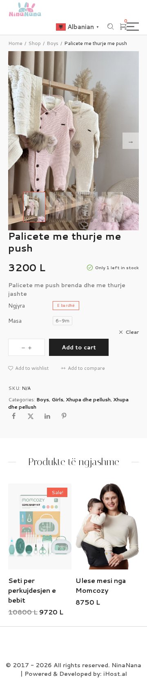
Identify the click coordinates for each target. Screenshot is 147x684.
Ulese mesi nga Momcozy (44, 585)
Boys (52, 43)
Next (130, 141)
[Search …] (110, 26)
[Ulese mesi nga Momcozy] (50, 526)
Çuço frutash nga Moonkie (115, 585)
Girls (57, 399)
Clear (132, 331)
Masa (15, 321)
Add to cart (79, 347)
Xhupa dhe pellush (88, 399)
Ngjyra (16, 306)
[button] (28, 368)
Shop (34, 43)
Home (15, 43)
